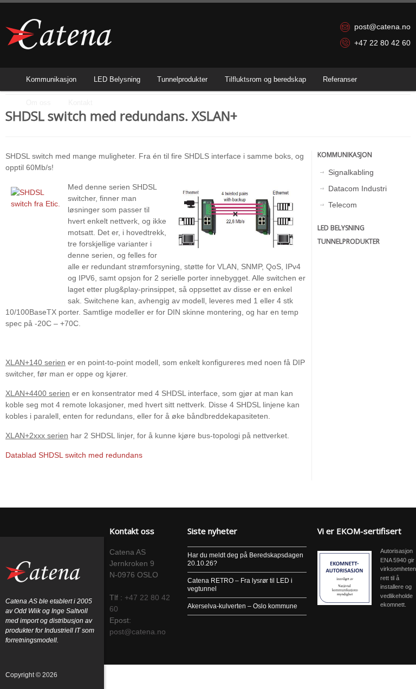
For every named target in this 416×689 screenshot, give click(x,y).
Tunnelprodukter (182, 79)
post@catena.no (382, 26)
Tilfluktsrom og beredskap (265, 79)
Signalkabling (351, 172)
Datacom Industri (357, 188)
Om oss (38, 103)
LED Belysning (117, 79)
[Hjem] (58, 34)
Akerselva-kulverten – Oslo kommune (242, 606)
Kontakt (80, 103)
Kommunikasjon (51, 79)
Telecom (342, 204)
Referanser (340, 79)
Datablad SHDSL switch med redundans (73, 455)
